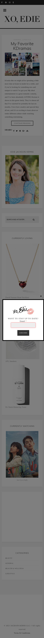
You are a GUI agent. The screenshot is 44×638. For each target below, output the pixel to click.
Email (23, 321)
